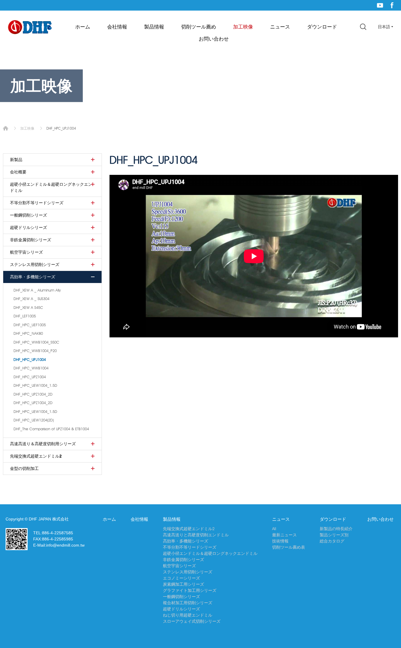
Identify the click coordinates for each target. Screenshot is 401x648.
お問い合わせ (214, 39)
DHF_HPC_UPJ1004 (30, 359)
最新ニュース (284, 535)
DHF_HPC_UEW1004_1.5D (35, 385)
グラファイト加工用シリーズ (189, 590)
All (274, 528)
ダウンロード (322, 27)
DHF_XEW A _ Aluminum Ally (37, 290)
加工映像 (243, 27)
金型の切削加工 (24, 468)
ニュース (280, 27)
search (363, 27)
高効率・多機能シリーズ (32, 276)
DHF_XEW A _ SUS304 (31, 298)
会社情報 (117, 27)
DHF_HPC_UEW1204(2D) (34, 420)
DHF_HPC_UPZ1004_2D (33, 394)
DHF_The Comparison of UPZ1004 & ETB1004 (51, 428)
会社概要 (18, 172)
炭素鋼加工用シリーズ (183, 584)
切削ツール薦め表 (288, 547)
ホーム (82, 27)
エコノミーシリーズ (181, 578)
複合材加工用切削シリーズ (187, 602)
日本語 (384, 26)
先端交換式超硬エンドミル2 (36, 456)
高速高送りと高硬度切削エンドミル (196, 535)
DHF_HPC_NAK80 (28, 333)
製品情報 (154, 27)
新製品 (16, 159)
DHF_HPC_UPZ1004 (30, 376)
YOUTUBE (380, 5)
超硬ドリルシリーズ (28, 227)
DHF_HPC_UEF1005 (30, 324)
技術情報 (280, 541)
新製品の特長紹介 (336, 528)
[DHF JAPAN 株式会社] (30, 27)
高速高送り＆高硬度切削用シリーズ (43, 443)
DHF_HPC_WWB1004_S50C (36, 342)
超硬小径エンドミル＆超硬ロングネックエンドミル (51, 187)
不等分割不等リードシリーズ (36, 202)
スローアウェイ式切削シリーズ (191, 621)
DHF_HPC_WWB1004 (31, 368)
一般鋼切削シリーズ (28, 215)
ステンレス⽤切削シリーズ (34, 264)
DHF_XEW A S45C (28, 307)
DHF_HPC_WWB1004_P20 (35, 350)
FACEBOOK (392, 5)
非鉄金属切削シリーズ (30, 239)
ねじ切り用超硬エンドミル (187, 615)
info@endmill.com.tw (65, 545)
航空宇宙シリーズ (26, 252)
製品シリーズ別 (334, 535)
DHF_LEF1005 (25, 316)
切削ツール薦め (198, 27)
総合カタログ (332, 541)
